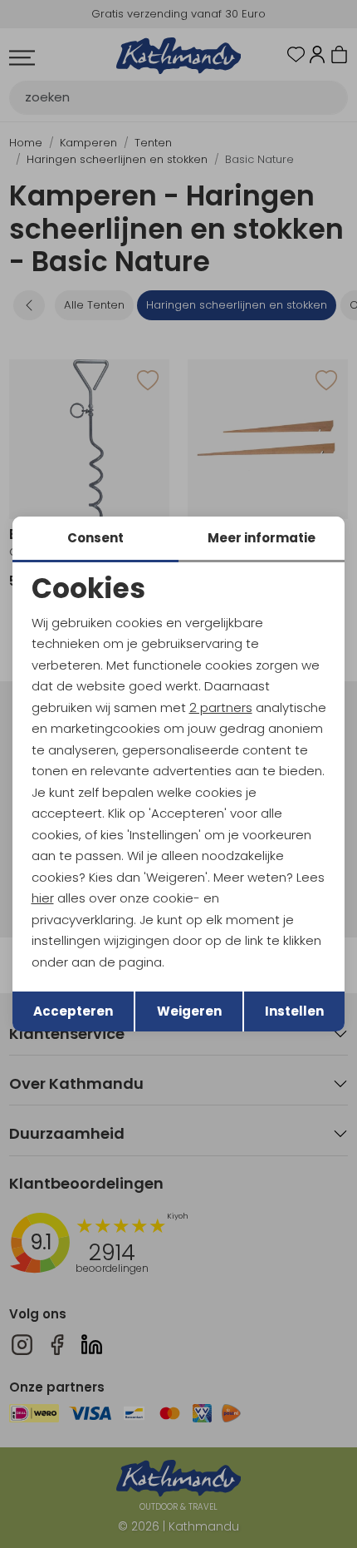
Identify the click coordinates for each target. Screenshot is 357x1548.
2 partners (220, 707)
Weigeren (189, 1011)
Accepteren (73, 1011)
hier (43, 898)
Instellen (294, 1011)
